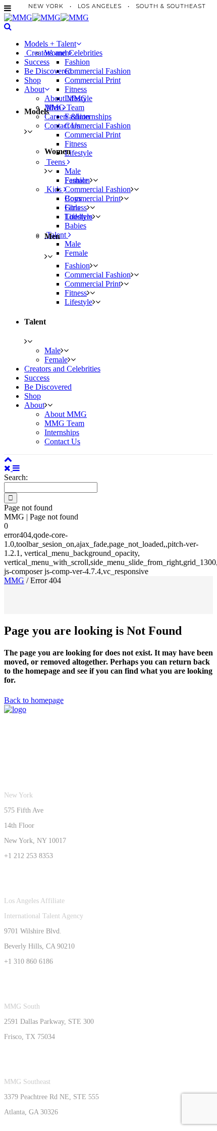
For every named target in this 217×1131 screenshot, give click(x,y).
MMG (14, 580)
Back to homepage (34, 700)
